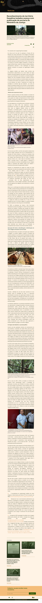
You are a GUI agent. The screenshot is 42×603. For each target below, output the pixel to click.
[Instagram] (12, 597)
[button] (23, 1)
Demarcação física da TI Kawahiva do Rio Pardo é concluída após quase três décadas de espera (27, 552)
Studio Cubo (24, 599)
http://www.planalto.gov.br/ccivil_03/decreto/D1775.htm (21, 496)
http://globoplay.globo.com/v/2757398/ (15, 521)
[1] (18, 59)
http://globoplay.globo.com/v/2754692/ (16, 520)
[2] (15, 175)
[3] (32, 330)
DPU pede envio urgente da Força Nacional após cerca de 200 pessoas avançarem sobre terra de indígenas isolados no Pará (13, 561)
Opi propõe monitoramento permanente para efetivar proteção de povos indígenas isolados (13, 579)
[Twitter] (9, 597)
